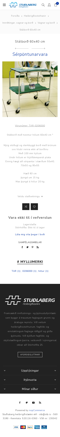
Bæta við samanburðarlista (25, 206)
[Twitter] (26, 402)
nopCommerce (37, 410)
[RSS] (40, 402)
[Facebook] (20, 402)
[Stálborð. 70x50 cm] (21, 48)
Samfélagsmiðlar (30, 242)
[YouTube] (33, 402)
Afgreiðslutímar (30, 355)
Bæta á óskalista (34, 206)
